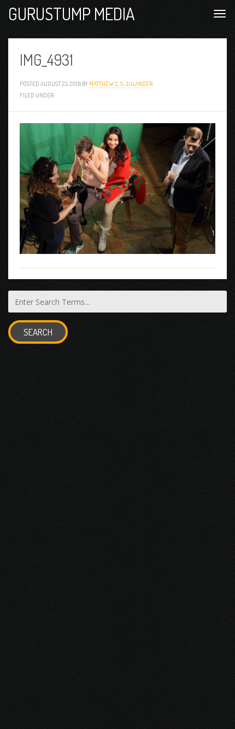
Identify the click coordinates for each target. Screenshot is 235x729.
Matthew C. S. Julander (120, 83)
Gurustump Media (71, 13)
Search (38, 332)
